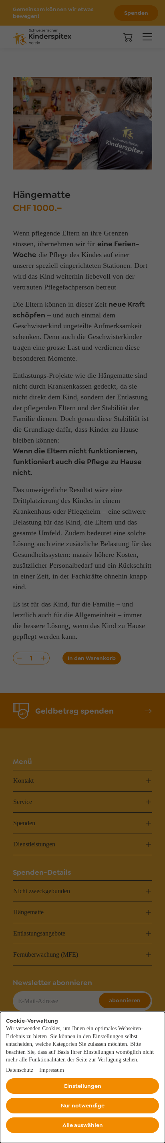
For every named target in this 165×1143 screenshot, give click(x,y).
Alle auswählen (82, 1125)
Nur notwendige (83, 1105)
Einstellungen (82, 1085)
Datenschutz (19, 1070)
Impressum (51, 1070)
